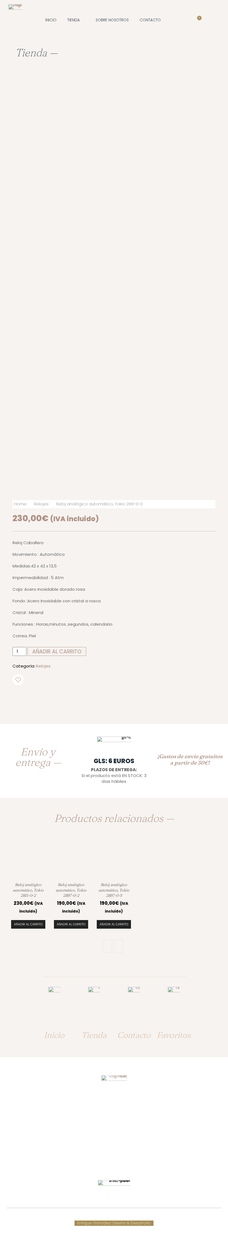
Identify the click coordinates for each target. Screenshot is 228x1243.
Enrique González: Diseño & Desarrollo (114, 1223)
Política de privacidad (168, 1217)
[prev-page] (107, 946)
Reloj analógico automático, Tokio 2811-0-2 (28, 890)
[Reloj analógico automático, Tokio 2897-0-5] (114, 858)
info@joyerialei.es (114, 1144)
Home (20, 504)
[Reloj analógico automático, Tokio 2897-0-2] (71, 858)
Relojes (41, 504)
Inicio (54, 1035)
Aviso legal (133, 1217)
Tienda (93, 1035)
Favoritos (174, 1035)
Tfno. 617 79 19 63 (114, 1123)
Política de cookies (100, 1217)
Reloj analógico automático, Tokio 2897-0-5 (113, 890)
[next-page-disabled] (118, 946)
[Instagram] (119, 1162)
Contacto (134, 1035)
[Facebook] (64, 697)
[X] (77, 697)
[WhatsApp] (102, 697)
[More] (116, 697)
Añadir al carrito (28, 924)
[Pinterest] (90, 697)
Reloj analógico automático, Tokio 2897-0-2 (71, 890)
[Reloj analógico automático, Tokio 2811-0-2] (28, 858)
